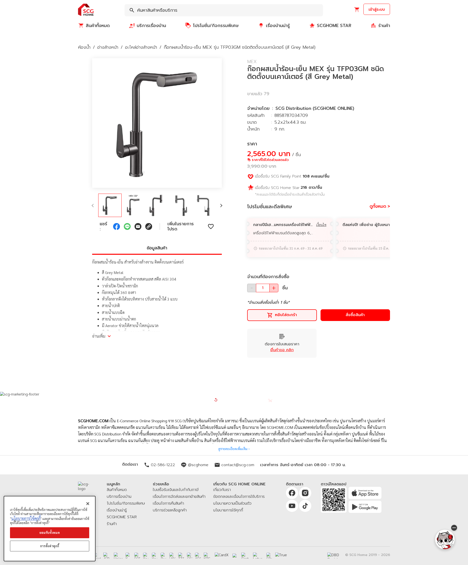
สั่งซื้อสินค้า (355, 315)
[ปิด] (87, 503)
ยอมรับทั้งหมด (49, 533)
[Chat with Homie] (445, 539)
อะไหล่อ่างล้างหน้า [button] (141, 47)
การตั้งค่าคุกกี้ (49, 546)
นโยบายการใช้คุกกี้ (25, 518)
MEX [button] (252, 61)
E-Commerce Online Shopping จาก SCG (149, 420)
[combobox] (224, 10)
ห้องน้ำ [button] (84, 47)
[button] (86, 10)
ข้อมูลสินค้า (157, 248)
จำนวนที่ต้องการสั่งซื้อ (268, 276)
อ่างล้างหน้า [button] (107, 47)
